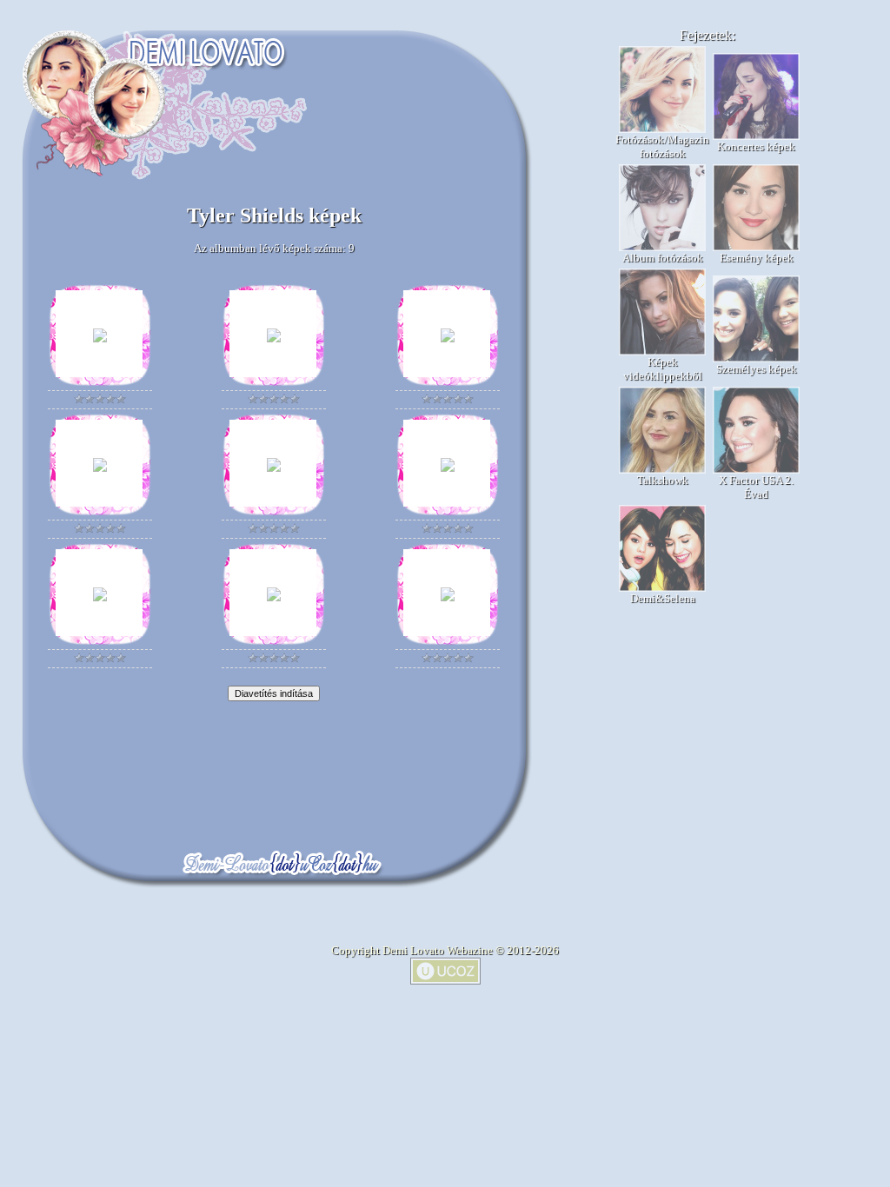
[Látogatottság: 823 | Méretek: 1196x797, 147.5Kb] (448, 597)
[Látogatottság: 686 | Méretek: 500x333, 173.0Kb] (448, 338)
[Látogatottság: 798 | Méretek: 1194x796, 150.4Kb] (274, 467)
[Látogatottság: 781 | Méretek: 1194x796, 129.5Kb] (100, 597)
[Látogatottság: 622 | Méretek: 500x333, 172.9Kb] (274, 338)
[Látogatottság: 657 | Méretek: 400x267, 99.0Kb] (100, 338)
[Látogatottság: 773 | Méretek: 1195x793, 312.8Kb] (100, 467)
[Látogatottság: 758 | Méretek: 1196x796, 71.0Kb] (448, 467)
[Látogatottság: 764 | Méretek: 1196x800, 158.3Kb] (274, 597)
